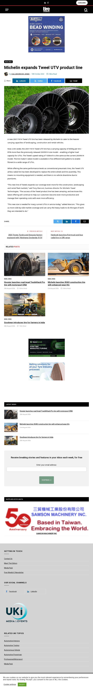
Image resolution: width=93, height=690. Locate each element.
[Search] (86, 9)
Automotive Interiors (12, 641)
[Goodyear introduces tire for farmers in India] (24, 304)
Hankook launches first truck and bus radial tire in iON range (67, 236)
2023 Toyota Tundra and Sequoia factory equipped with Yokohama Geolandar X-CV (24, 236)
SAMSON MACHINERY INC (46, 533)
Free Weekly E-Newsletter (14, 572)
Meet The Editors (10, 563)
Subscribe (82, 3)
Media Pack (8, 568)
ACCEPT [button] (22, 684)
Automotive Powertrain (13, 654)
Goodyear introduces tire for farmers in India (24, 322)
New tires (8, 62)
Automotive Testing (11, 645)
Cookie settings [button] (10, 684)
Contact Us (8, 558)
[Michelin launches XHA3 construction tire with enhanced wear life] (68, 264)
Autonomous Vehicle (12, 650)
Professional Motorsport (13, 659)
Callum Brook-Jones (20, 74)
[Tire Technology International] (46, 10)
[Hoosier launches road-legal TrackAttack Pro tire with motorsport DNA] (24, 264)
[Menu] (6, 9)
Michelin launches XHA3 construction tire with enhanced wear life (66, 283)
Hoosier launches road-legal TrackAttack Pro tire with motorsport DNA (24, 283)
